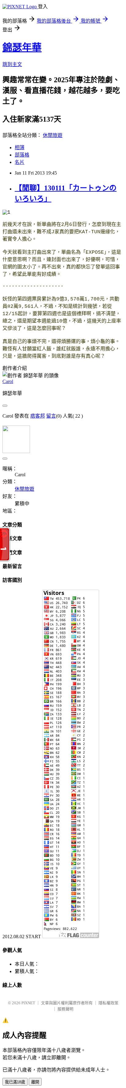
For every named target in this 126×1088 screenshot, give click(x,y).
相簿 (19, 147)
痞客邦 (37, 416)
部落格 (22, 154)
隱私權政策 (108, 1003)
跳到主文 (12, 64)
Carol (7, 381)
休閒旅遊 (52, 135)
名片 (19, 162)
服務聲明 (65, 1009)
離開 (35, 1082)
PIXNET (28, 1003)
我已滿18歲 (15, 1082)
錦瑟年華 (22, 47)
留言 (51, 416)
